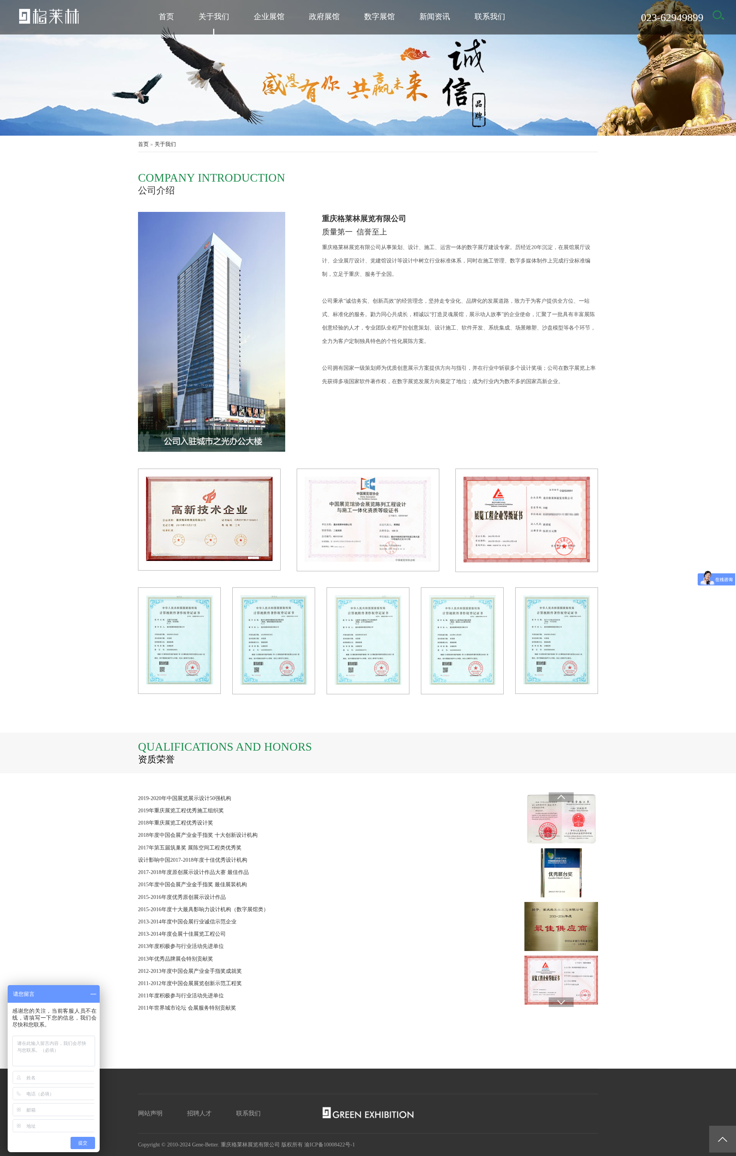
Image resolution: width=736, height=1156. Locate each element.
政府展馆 (324, 16)
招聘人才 (199, 1113)
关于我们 (214, 16)
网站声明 (150, 1113)
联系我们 (490, 16)
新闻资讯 (434, 16)
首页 (166, 16)
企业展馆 (269, 16)
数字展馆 (379, 16)
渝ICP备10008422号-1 (329, 1145)
